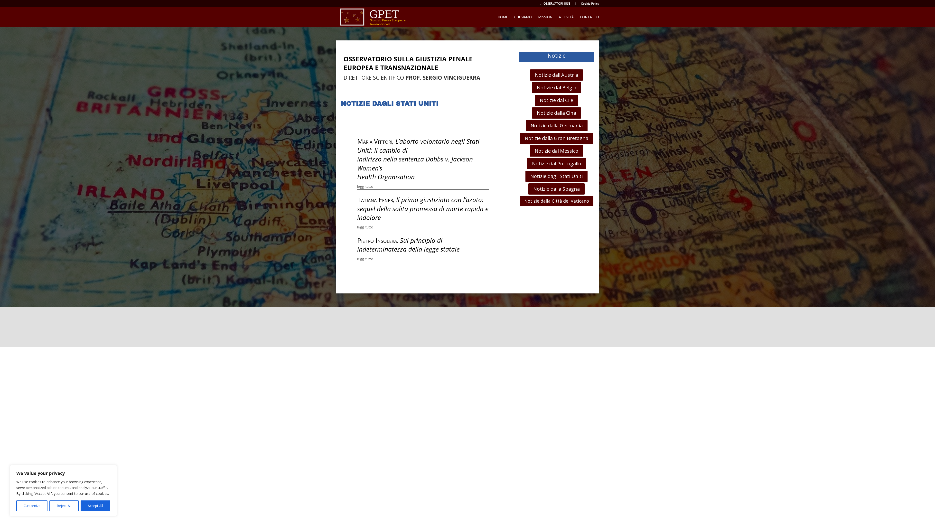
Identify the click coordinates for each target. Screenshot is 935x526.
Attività (566, 17)
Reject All (64, 505)
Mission (545, 17)
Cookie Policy (590, 4)
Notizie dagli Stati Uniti (556, 176)
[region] (63, 490)
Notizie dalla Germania (557, 125)
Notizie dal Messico (556, 151)
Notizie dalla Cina (556, 113)
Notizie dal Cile (556, 100)
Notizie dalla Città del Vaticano (556, 201)
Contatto (589, 17)
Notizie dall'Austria (556, 75)
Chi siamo (523, 17)
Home (503, 17)
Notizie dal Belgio (556, 87)
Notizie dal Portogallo (556, 163)
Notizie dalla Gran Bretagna (556, 138)
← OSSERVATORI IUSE (555, 4)
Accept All (95, 505)
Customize (32, 505)
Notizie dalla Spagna (556, 189)
